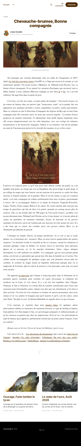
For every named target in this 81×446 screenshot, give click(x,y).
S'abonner (72, 5)
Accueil (6, 5)
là (59, 91)
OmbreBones (33, 340)
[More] (13, 4)
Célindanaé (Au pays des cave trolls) (59, 337)
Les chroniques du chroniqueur (39, 333)
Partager (73, 33)
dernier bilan (52, 305)
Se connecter (59, 4)
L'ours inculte (36, 4)
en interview (23, 275)
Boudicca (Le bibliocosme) (15, 340)
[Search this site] (51, 4)
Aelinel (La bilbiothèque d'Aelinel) (55, 340)
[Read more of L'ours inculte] (6, 33)
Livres (5, 17)
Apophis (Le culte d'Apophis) (26, 337)
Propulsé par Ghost (71, 429)
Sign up (41, 430)
